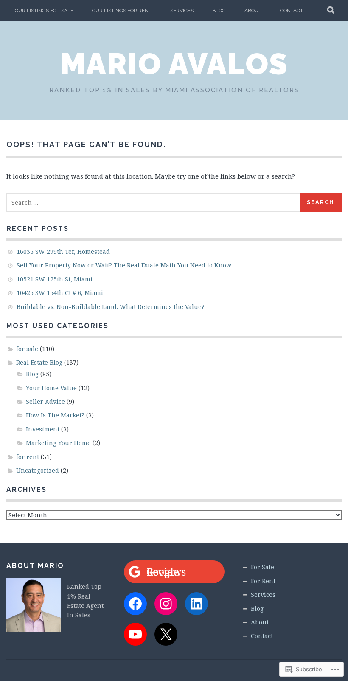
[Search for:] (153, 202)
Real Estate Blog (39, 362)
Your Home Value (51, 388)
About (252, 11)
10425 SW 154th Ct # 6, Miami (60, 293)
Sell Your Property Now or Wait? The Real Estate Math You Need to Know (124, 265)
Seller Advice (45, 401)
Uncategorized (37, 470)
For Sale (262, 567)
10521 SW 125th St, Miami (55, 279)
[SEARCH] (331, 10)
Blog (219, 11)
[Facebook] (135, 603)
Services (182, 11)
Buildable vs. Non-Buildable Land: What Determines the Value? (111, 307)
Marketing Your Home (58, 443)
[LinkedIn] (196, 603)
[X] (165, 634)
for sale (27, 349)
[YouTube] (135, 634)
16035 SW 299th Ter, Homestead (63, 251)
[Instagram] (165, 603)
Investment (42, 429)
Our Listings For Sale (44, 11)
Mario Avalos (174, 63)
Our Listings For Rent (122, 11)
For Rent (263, 581)
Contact (291, 11)
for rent (27, 457)
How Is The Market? (55, 415)
